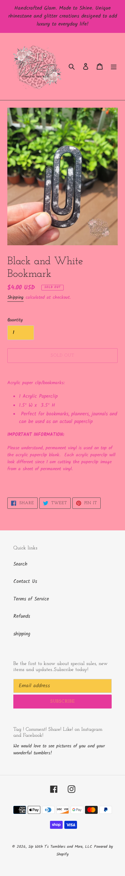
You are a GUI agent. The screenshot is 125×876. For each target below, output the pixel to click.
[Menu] (114, 66)
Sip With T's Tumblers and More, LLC (60, 846)
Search (20, 564)
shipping (21, 634)
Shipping (15, 297)
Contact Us (25, 582)
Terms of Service (31, 599)
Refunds (21, 616)
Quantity (15, 320)
